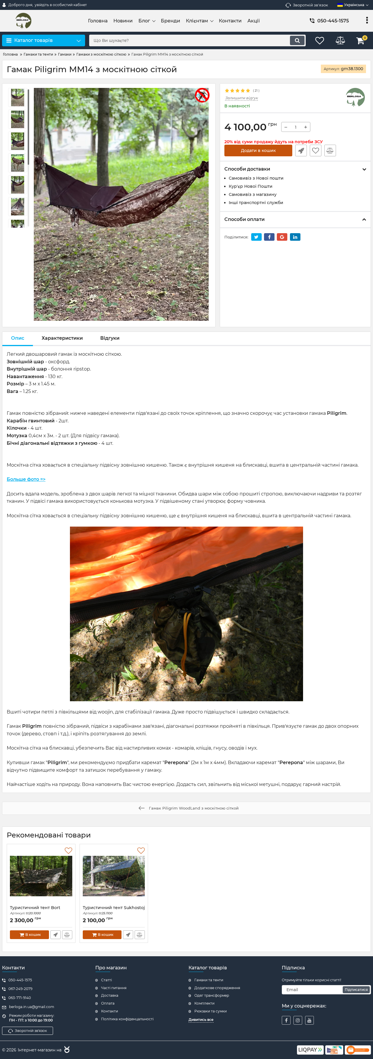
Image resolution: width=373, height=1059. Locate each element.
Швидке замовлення (301, 150)
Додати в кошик (258, 150)
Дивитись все (201, 1019)
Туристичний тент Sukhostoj (114, 910)
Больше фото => (26, 479)
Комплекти (204, 1003)
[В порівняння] (330, 150)
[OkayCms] (66, 1050)
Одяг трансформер (211, 995)
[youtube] (309, 1020)
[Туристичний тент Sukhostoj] (114, 876)
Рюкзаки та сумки (210, 1011)
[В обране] (315, 150)
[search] (297, 40)
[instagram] (297, 1020)
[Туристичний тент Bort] (41, 876)
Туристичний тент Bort (35, 910)
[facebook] (286, 1020)
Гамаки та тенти (208, 980)
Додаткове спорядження (217, 988)
